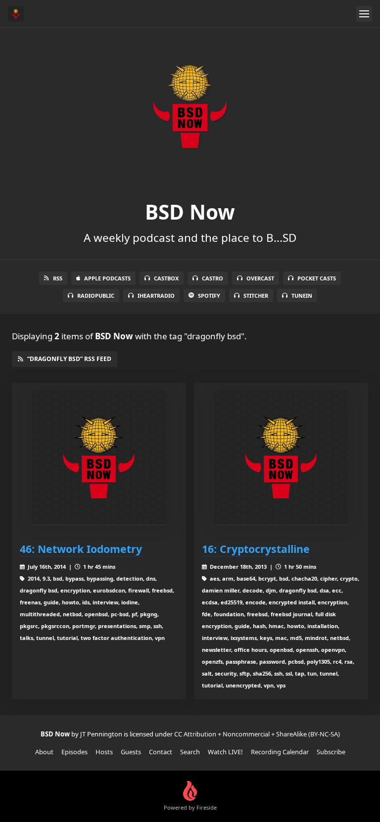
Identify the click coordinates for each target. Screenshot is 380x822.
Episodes (74, 751)
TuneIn (301, 295)
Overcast (260, 278)
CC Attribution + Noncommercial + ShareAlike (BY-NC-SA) (257, 734)
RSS (57, 278)
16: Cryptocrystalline (256, 549)
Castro (212, 278)
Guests (131, 751)
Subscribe (331, 751)
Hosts (104, 751)
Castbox (166, 278)
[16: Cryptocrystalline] (281, 458)
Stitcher (255, 295)
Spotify (209, 295)
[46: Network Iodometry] (99, 458)
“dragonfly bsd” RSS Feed (69, 359)
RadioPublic (95, 295)
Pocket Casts (316, 278)
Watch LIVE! (225, 751)
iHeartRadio (156, 295)
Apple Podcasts (107, 278)
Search (190, 751)
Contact (160, 751)
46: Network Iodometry (81, 549)
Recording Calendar (280, 751)
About (44, 751)
